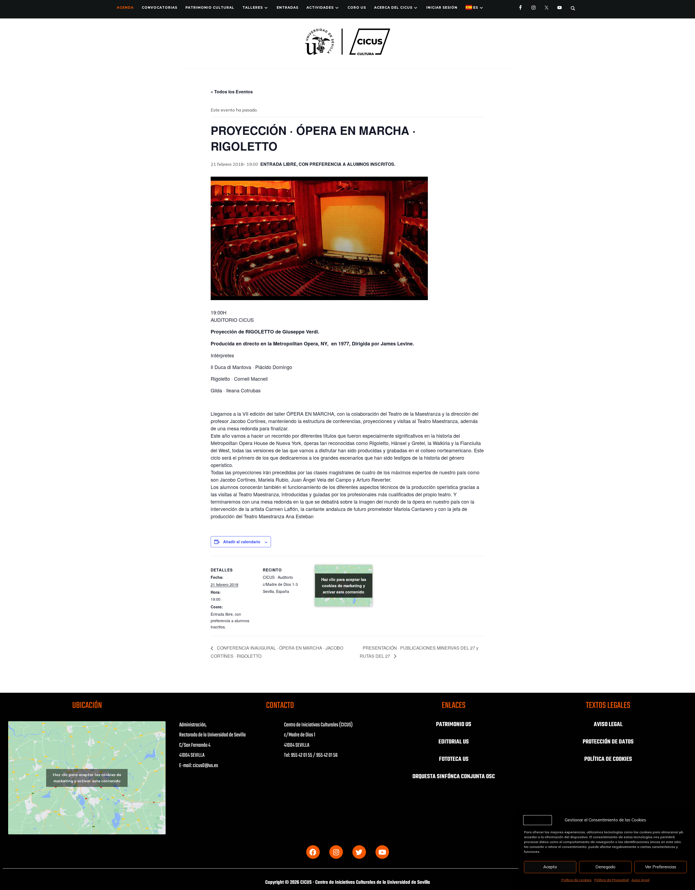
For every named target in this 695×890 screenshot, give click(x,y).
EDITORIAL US (453, 741)
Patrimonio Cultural (209, 7)
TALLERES (252, 7)
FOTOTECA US (454, 759)
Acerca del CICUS (393, 7)
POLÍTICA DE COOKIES (608, 759)
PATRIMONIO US (453, 724)
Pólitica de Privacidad (611, 880)
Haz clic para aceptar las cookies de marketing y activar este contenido (343, 586)
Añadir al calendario (241, 541)
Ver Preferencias (660, 866)
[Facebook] (313, 852)
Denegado (605, 866)
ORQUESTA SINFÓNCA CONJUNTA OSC (453, 776)
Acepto (550, 866)
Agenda (125, 7)
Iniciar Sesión (441, 7)
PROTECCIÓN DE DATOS (608, 741)
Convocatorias (159, 7)
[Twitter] (359, 852)
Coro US (357, 7)
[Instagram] (336, 852)
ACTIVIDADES (320, 7)
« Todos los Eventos (232, 91)
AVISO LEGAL (608, 724)
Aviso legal (640, 880)
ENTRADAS (287, 7)
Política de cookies (576, 880)
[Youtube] (382, 852)
